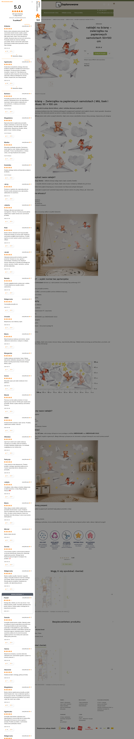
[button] (2, 1)
